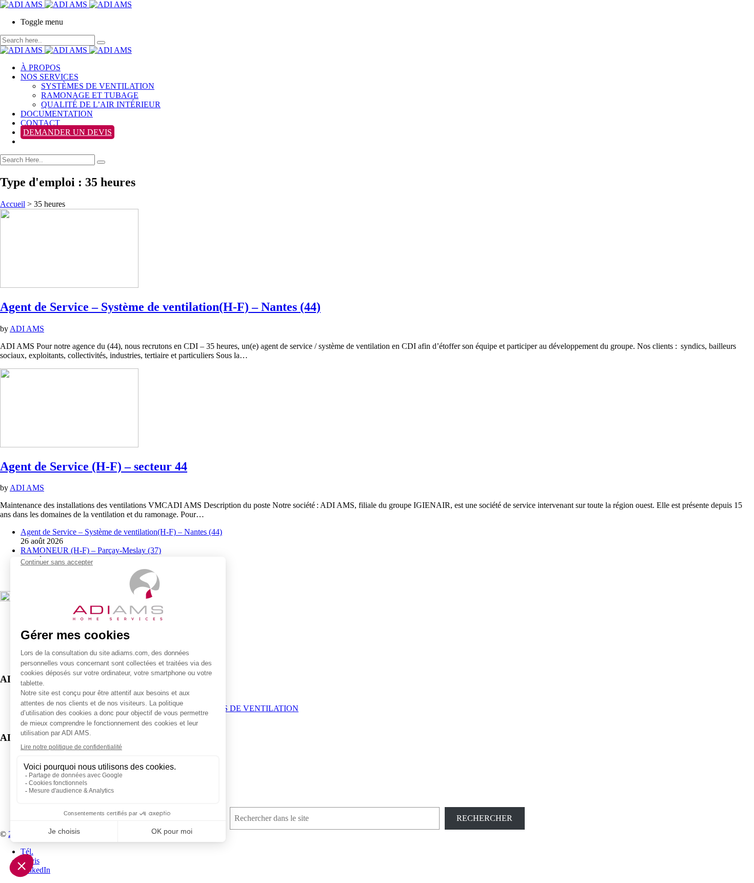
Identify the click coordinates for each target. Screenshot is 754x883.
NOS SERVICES (49, 76)
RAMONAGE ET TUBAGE (89, 95)
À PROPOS (41, 67)
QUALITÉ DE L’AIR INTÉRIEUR (101, 104)
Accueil (12, 204)
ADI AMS (27, 328)
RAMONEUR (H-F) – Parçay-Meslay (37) (91, 550)
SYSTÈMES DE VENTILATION (97, 86)
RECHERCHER (484, 818)
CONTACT (40, 123)
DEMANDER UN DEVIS (67, 132)
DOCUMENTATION (57, 113)
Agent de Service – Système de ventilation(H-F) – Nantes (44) (121, 531)
